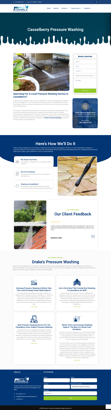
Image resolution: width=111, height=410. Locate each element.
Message (46, 390)
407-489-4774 (85, 123)
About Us (56, 8)
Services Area (75, 8)
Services (64, 8)
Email (72, 377)
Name (45, 377)
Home (48, 8)
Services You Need (76, 384)
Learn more (34, 306)
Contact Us (87, 8)
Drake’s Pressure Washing (52, 118)
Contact (46, 384)
